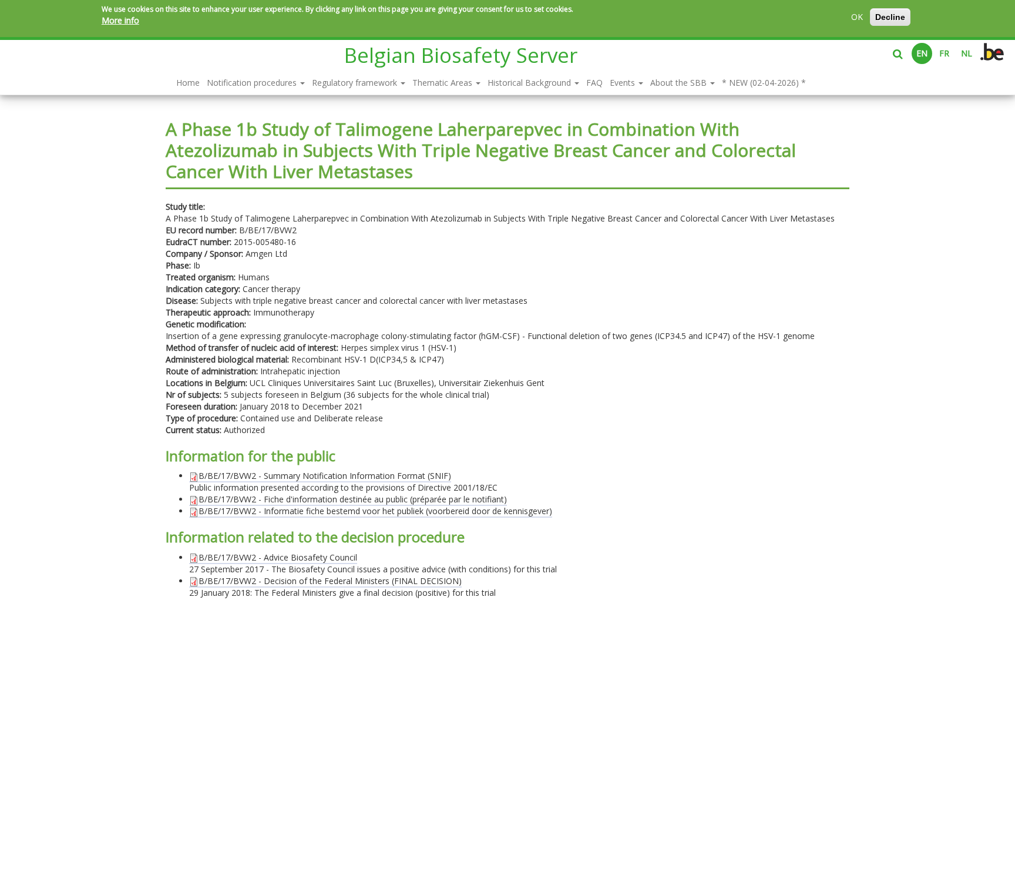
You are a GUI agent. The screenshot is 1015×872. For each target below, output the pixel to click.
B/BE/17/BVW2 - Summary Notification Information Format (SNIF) (325, 475)
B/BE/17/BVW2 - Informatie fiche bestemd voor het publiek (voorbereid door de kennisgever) (375, 511)
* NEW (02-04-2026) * (764, 82)
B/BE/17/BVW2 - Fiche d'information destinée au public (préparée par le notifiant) (353, 499)
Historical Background (530, 82)
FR (944, 53)
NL (966, 53)
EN (921, 53)
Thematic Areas (443, 82)
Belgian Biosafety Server (460, 55)
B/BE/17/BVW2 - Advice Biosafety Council (278, 557)
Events (623, 82)
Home (188, 82)
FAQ (594, 82)
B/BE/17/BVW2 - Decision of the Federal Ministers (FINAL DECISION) (330, 580)
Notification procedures (253, 82)
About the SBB (679, 82)
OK (857, 16)
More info (120, 20)
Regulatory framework (355, 82)
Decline (890, 17)
